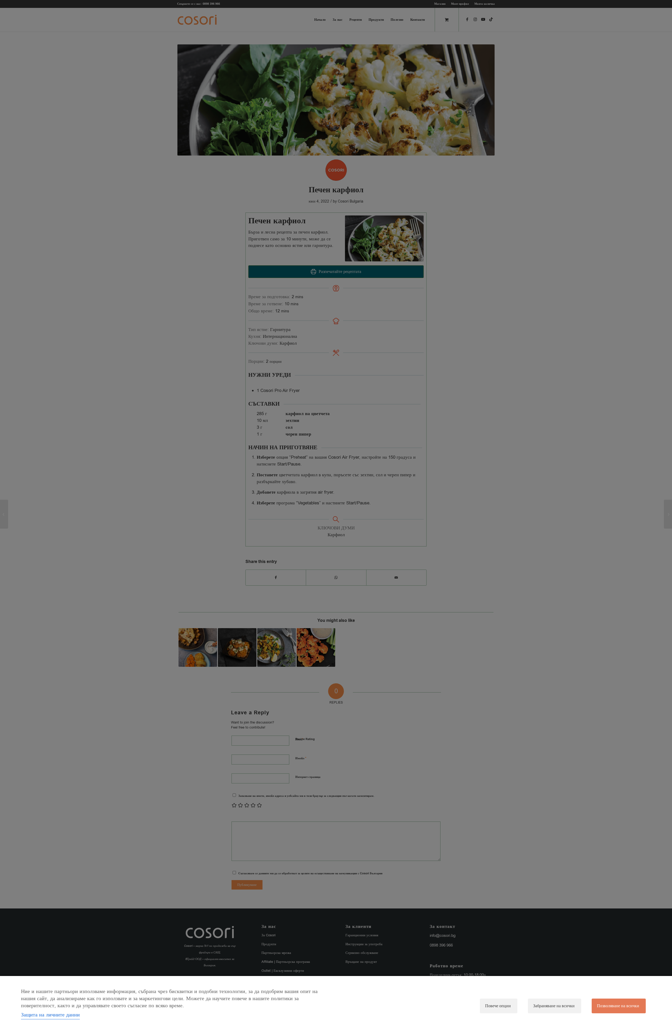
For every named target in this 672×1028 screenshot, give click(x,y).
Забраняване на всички (554, 1006)
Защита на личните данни (50, 1014)
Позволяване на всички (618, 1006)
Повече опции (498, 1006)
